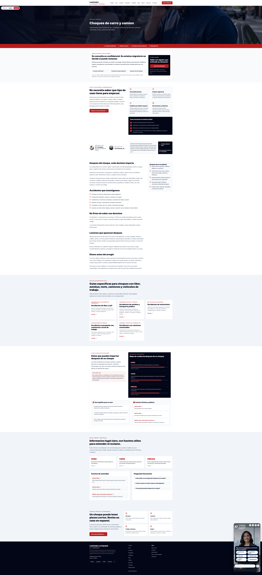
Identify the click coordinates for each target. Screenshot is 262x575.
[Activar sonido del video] (250, 525)
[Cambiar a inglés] (253, 525)
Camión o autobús (239, 559)
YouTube (92, 561)
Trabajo (112, 2)
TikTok (104, 561)
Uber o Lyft (240, 555)
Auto (116, 2)
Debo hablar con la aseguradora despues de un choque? (151, 478)
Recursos (148, 2)
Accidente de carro (240, 552)
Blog (139, 2)
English (10, 8)
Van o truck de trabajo (157, 554)
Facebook (110, 561)
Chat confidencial (167, 2)
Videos (143, 2)
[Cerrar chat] (258, 525)
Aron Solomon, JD (119, 148)
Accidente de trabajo (251, 552)
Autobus (154, 550)
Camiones (154, 556)
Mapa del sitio (131, 567)
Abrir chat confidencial (159, 66)
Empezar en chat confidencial (98, 110)
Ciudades (134, 2)
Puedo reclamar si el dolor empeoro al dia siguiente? (150, 483)
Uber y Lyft (154, 547)
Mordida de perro (253, 559)
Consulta (154, 2)
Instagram (98, 561)
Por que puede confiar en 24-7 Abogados (165, 151)
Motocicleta (154, 552)
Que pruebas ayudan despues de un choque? (148, 488)
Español (16, 8)
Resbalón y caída (253, 555)
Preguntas (127, 2)
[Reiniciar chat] (256, 525)
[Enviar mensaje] (257, 566)
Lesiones (121, 2)
